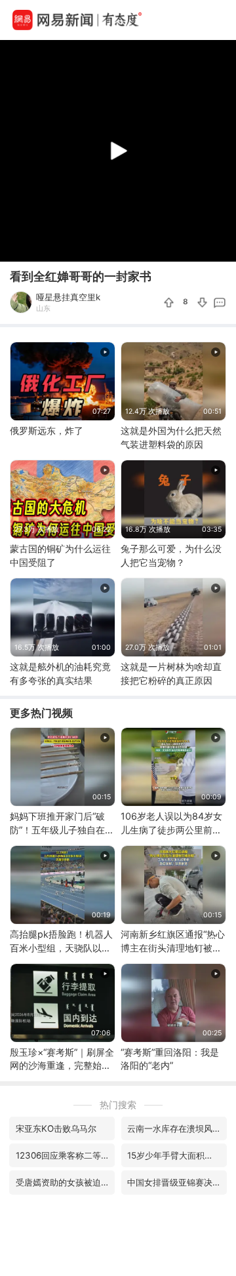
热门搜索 (118, 1104)
